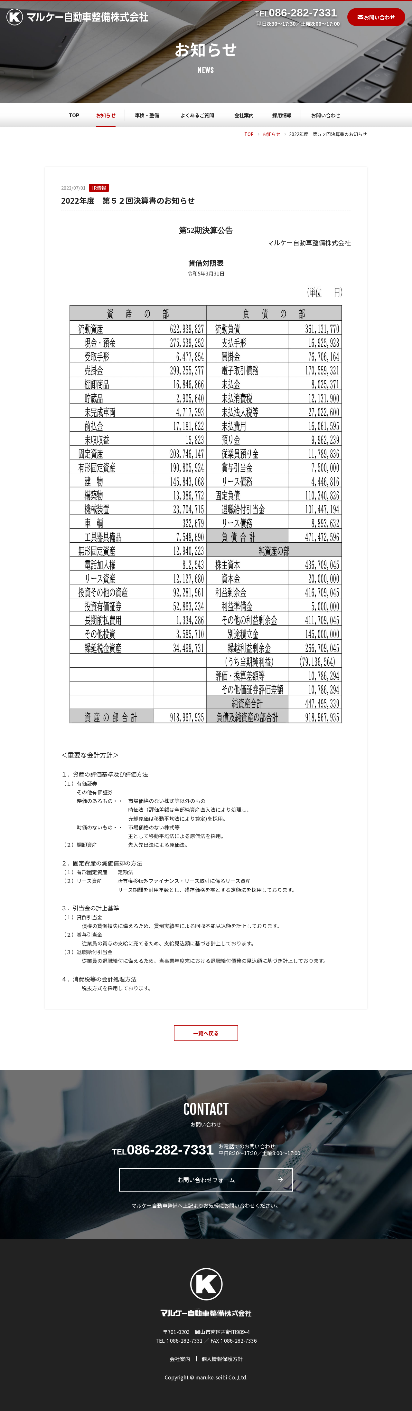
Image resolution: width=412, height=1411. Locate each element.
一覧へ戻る (206, 1033)
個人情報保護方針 (222, 1359)
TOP (249, 134)
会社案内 (180, 1359)
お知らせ (271, 134)
